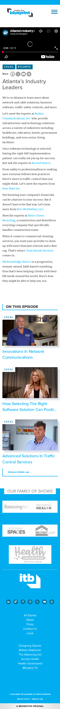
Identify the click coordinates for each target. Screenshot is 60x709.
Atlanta (24, 66)
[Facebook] (12, 74)
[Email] (23, 74)
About (30, 620)
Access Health (30, 659)
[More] (29, 74)
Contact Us (30, 628)
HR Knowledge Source (16, 261)
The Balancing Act (30, 654)
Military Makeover (30, 650)
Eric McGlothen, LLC (30, 209)
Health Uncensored (30, 663)
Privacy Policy (23, 699)
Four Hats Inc (11, 188)
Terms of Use (37, 699)
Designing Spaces (30, 645)
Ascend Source (41, 163)
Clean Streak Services (39, 250)
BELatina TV (30, 668)
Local (9, 66)
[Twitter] (18, 74)
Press (30, 624)
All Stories (30, 615)
